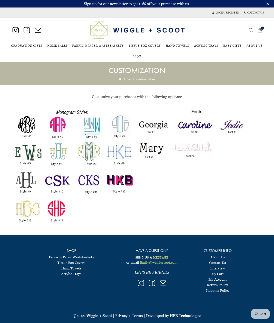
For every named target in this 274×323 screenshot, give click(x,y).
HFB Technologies (185, 315)
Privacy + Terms (129, 315)
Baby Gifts (232, 45)
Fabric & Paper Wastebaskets (98, 45)
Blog (137, 56)
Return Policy (217, 285)
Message (160, 257)
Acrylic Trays (206, 45)
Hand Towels (177, 45)
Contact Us (217, 263)
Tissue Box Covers (145, 45)
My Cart (217, 274)
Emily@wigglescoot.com (158, 262)
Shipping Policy (217, 290)
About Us (254, 45)
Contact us (255, 12)
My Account (217, 279)
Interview (217, 268)
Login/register (227, 12)
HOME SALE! (58, 43)
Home (126, 79)
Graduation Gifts (26, 45)
